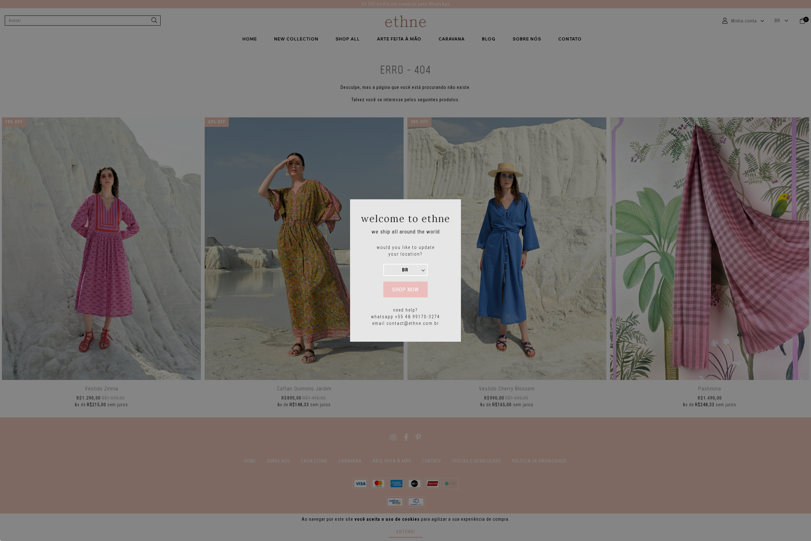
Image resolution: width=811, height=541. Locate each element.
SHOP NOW (405, 289)
